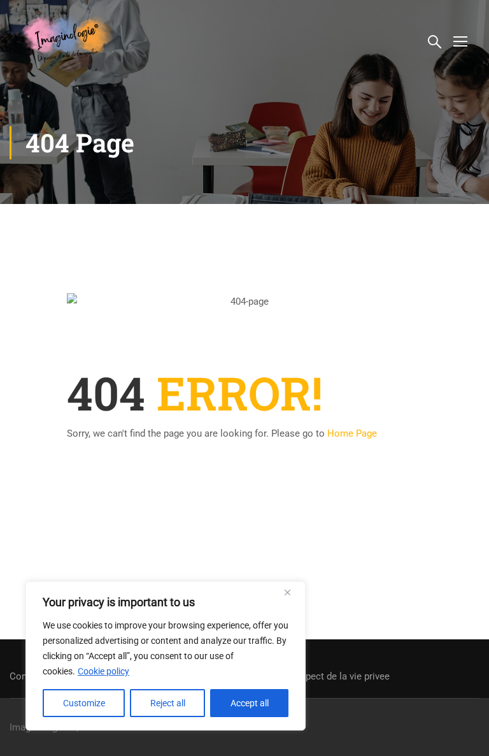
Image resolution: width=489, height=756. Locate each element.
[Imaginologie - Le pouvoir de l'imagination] (68, 38)
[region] (165, 656)
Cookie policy (103, 671)
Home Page (352, 433)
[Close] (292, 592)
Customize (84, 703)
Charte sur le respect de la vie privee (313, 676)
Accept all (249, 703)
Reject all (167, 703)
